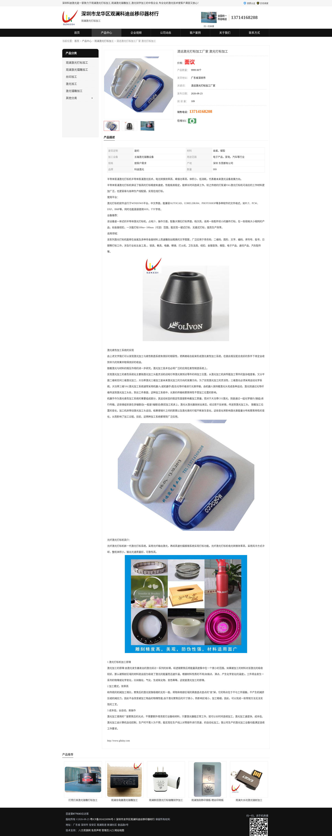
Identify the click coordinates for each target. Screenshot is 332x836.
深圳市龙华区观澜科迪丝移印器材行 (135, 819)
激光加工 (71, 83)
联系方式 (254, 32)
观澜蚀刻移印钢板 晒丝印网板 (166, 800)
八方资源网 (85, 830)
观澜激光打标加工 (104, 41)
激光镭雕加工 (74, 91)
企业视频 (136, 32)
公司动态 (165, 32)
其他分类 (71, 98)
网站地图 (119, 830)
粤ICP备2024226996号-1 (102, 819)
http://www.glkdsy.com (118, 740)
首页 (77, 32)
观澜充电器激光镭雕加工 (83, 800)
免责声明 (96, 830)
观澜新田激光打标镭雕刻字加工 (124, 800)
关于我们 (224, 32)
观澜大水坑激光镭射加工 (207, 800)
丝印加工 (71, 76)
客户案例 (195, 32)
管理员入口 (108, 830)
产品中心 (106, 32)
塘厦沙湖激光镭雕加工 (249, 800)
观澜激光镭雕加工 (77, 69)
